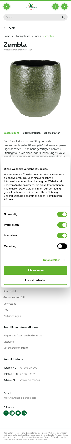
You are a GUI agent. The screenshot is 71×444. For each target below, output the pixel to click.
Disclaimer (9, 341)
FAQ (5, 310)
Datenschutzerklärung (15, 348)
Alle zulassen (36, 270)
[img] (31, 6)
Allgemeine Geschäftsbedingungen (23, 335)
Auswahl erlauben (35, 280)
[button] (63, 17)
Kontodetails (10, 291)
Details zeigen (51, 259)
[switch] (62, 225)
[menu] (6, 6)
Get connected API (14, 297)
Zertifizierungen (12, 316)
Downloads (9, 303)
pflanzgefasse (22, 36)
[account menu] (55, 6)
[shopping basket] (64, 6)
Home (6, 36)
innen (38, 36)
